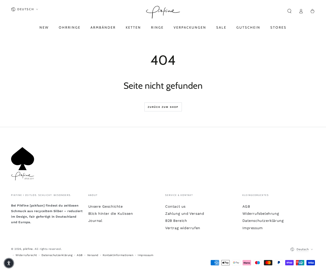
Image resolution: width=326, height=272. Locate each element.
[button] (289, 11)
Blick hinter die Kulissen (110, 213)
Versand (92, 255)
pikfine (28, 248)
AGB (246, 206)
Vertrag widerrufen (182, 228)
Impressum (252, 228)
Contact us (175, 206)
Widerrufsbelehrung (260, 213)
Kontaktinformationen (118, 255)
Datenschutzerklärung (263, 221)
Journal (95, 221)
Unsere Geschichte (105, 206)
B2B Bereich (176, 221)
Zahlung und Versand (184, 213)
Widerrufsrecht (26, 255)
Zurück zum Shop (163, 107)
